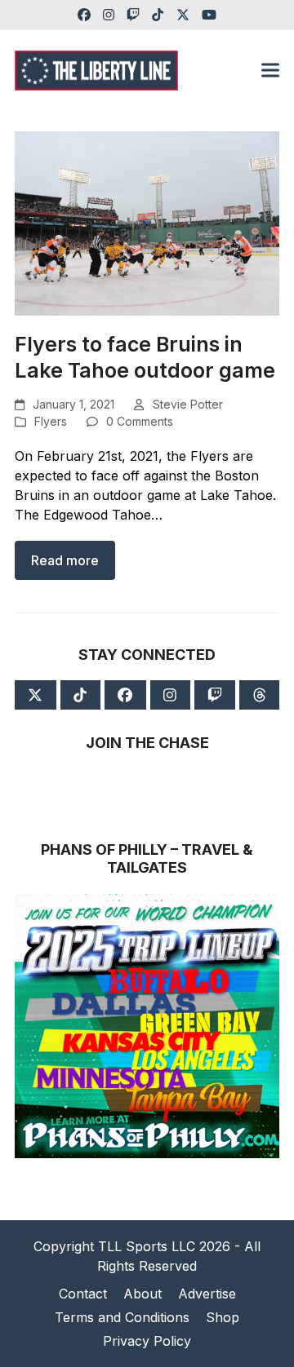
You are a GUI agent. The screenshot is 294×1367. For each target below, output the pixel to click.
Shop (222, 1317)
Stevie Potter (188, 404)
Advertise (207, 1293)
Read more (65, 560)
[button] (270, 70)
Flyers (50, 421)
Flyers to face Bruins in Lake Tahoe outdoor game (145, 357)
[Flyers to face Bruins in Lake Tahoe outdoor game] (147, 222)
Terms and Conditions (122, 1317)
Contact (83, 1293)
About (142, 1293)
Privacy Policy (147, 1341)
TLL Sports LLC (146, 1246)
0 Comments (139, 421)
